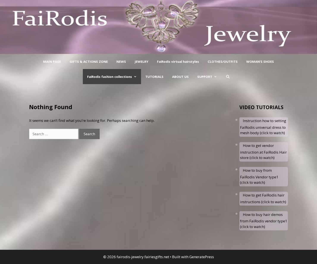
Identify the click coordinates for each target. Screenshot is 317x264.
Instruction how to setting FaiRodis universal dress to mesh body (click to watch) (263, 126)
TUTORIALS (154, 76)
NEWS (121, 61)
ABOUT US (180, 76)
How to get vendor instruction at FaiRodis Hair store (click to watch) (263, 151)
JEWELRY (141, 61)
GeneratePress (201, 256)
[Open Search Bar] (227, 76)
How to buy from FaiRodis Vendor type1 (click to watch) (259, 176)
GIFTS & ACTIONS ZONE (89, 61)
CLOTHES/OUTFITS (223, 61)
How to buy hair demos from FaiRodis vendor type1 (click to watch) (263, 220)
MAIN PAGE (52, 61)
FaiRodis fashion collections (109, 76)
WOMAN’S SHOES (260, 61)
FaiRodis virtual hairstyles (178, 61)
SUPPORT (204, 76)
